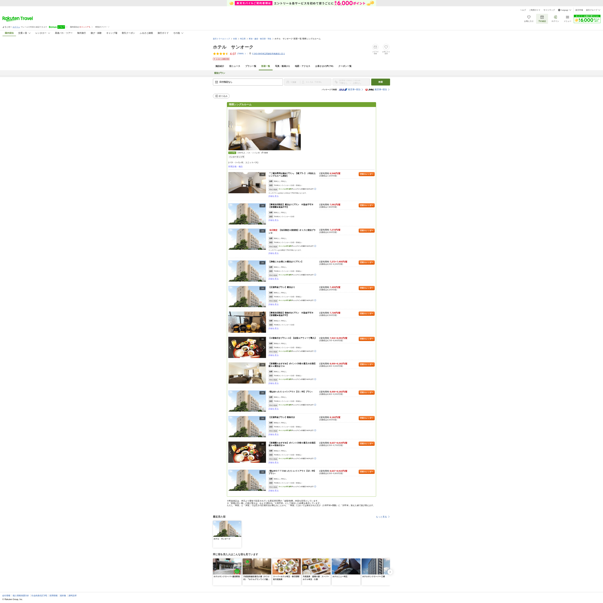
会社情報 (6, 595)
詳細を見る (274, 196)
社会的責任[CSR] (39, 595)
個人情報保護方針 (21, 595)
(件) (240, 54)
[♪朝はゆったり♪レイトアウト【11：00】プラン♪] (247, 401)
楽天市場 (579, 10)
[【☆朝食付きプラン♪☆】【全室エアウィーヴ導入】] (247, 347)
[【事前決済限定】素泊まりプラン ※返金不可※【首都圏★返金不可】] (247, 213)
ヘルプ (523, 10)
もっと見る (381, 516)
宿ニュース (234, 66)
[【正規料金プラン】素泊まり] (247, 296)
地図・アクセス (302, 66)
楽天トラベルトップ (221, 39)
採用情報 (53, 595)
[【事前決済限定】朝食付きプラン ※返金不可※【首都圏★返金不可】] (247, 322)
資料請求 (72, 595)
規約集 (63, 595)
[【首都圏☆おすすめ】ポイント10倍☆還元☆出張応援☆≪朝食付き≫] (247, 452)
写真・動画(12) (282, 66)
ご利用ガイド (534, 10)
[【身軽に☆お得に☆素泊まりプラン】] (247, 271)
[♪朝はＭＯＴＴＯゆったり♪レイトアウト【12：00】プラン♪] (247, 480)
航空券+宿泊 (354, 89)
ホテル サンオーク (233, 47)
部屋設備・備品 (235, 166)
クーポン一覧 (345, 66)
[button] (264, 182)
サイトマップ (549, 10)
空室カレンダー (366, 174)
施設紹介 (219, 66)
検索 (380, 82)
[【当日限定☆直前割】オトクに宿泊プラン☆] (247, 239)
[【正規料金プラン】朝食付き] (247, 426)
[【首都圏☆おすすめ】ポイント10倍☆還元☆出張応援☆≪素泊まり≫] (247, 373)
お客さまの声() (324, 66)
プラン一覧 (250, 66)
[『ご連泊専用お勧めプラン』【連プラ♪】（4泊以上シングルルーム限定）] (247, 182)
